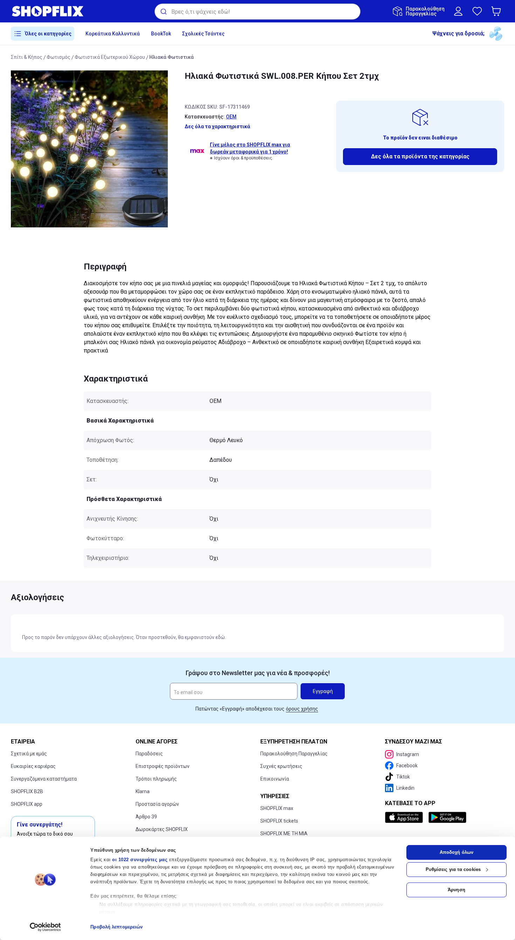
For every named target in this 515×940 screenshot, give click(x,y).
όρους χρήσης (302, 709)
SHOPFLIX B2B (27, 791)
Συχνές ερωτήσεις (281, 766)
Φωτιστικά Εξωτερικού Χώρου (110, 57)
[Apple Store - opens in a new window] (405, 817)
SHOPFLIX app (26, 804)
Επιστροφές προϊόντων (163, 766)
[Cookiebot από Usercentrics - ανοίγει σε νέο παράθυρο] (45, 927)
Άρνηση (456, 889)
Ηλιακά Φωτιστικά (171, 57)
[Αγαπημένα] (477, 11)
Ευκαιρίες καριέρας (33, 766)
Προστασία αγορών (157, 804)
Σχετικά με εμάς (29, 753)
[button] (497, 11)
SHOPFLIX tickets (279, 821)
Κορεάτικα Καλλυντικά (112, 33)
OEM (231, 116)
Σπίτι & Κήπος (26, 57)
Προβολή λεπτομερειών (116, 926)
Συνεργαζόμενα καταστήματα (44, 779)
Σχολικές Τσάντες (203, 33)
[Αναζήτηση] (163, 11)
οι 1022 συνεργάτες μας (139, 859)
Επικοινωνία (274, 779)
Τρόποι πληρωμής (156, 779)
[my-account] (458, 11)
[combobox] (257, 12)
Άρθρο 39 (146, 816)
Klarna (143, 791)
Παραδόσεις (149, 753)
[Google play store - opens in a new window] (447, 817)
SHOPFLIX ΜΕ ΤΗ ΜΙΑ (284, 833)
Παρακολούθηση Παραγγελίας (294, 753)
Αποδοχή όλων (456, 852)
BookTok (161, 33)
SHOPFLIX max (276, 808)
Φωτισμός (58, 57)
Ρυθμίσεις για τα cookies (453, 869)
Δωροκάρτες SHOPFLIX (162, 829)
